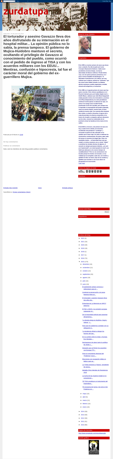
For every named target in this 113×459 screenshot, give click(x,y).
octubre (85, 271)
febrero (85, 403)
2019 (83, 248)
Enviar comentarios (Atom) (21, 192)
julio (84, 281)
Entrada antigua (67, 188)
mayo (85, 393)
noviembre (86, 267)
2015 (83, 261)
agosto (85, 277)
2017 (83, 255)
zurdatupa (26, 11)
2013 (83, 415)
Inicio (40, 188)
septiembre (86, 274)
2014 (83, 411)
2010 (83, 425)
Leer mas (82, 163)
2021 (83, 241)
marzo (85, 400)
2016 (83, 258)
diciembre (86, 264)
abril (84, 397)
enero (85, 407)
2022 (83, 238)
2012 (83, 418)
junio (84, 284)
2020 (83, 245)
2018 (83, 251)
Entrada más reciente (10, 188)
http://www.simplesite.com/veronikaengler (92, 433)
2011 (82, 421)
